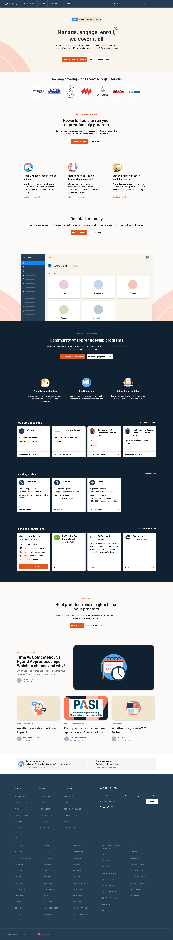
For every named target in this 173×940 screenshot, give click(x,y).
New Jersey (78, 889)
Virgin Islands (138, 864)
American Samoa (23, 858)
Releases (44, 821)
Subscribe (152, 801)
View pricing (95, 232)
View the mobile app (76, 197)
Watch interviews (94, 625)
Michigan (66, 481)
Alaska (18, 852)
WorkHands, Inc (34, 429)
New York (77, 902)
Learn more (96, 141)
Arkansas (20, 871)
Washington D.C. (139, 877)
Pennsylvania (109, 873)
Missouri (77, 858)
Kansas (47, 877)
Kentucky (49, 883)
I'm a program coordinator (73, 357)
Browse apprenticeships (146, 422)
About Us (68, 796)
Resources (44, 796)
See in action (118, 197)
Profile (56, 568)
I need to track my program (74, 59)
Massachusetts (52, 908)
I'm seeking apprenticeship (99, 357)
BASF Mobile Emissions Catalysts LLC (72, 537)
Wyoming (135, 895)
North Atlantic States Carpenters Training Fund (107, 432)
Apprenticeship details (27, 454)
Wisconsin (136, 889)
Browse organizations (147, 528)
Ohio (104, 854)
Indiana (48, 864)
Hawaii (47, 846)
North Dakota (80, 914)
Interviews (45, 828)
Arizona (19, 864)
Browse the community (100, 59)
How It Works (21, 815)
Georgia (19, 908)
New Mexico (78, 895)
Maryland (49, 902)
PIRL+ (17, 809)
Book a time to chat (34, 767)
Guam (17, 914)
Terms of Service (72, 809)
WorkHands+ (21, 796)
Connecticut (21, 889)
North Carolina (81, 908)
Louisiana (49, 889)
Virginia (135, 858)
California (31, 481)
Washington (137, 871)
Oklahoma (107, 861)
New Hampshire (80, 883)
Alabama (19, 846)
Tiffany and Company (72, 429)
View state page (25, 509)
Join (66, 803)
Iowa (46, 871)
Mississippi (78, 852)
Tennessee (107, 904)
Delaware (20, 895)
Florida (19, 902)
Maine (47, 895)
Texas (100, 481)
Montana (77, 864)
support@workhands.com (107, 767)
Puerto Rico (108, 879)
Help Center (45, 815)
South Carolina (110, 892)
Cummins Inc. (139, 536)
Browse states (150, 473)
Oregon (105, 867)
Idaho (46, 852)
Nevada (76, 877)
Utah (133, 846)
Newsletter (45, 809)
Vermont (135, 852)
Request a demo (79, 141)
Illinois (48, 858)
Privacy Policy (71, 815)
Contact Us (69, 828)
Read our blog (77, 625)
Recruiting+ (21, 803)
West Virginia (138, 883)
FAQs (41, 803)
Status (18, 828)
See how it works (31, 197)
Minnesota (78, 846)
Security (68, 821)
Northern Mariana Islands (111, 847)
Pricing (18, 821)
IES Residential (104, 536)
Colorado (20, 883)
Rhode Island (108, 885)
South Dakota (109, 898)
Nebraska (78, 871)
